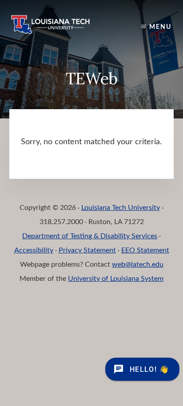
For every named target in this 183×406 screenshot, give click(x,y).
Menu (160, 27)
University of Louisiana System (115, 278)
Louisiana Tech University (120, 207)
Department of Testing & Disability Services (89, 236)
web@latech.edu (137, 264)
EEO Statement (145, 250)
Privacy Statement (87, 250)
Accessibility (33, 250)
